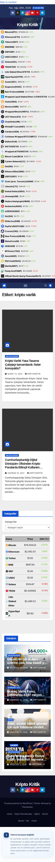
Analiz (34, 821)
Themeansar (27, 807)
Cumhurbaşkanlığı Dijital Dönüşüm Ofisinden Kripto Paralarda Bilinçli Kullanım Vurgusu (22, 465)
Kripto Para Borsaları (23, 814)
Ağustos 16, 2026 (19, 700)
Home (9, 814)
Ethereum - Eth (14, 687)
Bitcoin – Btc (23, 821)
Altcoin (45, 814)
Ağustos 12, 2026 (19, 732)
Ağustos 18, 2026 (19, 668)
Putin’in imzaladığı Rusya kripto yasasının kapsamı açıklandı (25, 759)
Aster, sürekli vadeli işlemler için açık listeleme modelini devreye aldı (27, 727)
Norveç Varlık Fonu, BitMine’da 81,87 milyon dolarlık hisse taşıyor (24, 694)
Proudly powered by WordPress (18, 803)
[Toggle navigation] (25, 285)
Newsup (44, 803)
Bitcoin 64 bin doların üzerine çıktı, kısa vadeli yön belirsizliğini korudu (27, 662)
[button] (46, 285)
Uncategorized (12, 356)
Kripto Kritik (27, 24)
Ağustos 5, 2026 (18, 764)
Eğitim (37, 814)
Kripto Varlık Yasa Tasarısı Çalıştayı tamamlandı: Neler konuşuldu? (23, 364)
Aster (10, 720)
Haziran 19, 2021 (16, 473)
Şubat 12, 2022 (15, 374)
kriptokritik (34, 374)
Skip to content (8, 2)
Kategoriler (11, 521)
